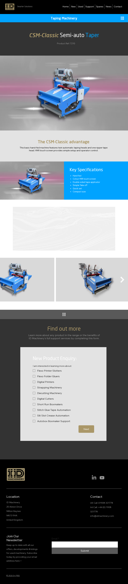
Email (55, 538)
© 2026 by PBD (13, 575)
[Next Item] (122, 280)
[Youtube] (102, 477)
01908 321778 (105, 502)
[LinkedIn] (94, 477)
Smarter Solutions (24, 6)
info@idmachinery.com (102, 516)
